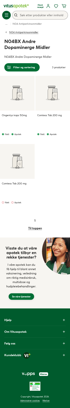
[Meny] (6, 15)
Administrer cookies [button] (30, 400)
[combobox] (40, 15)
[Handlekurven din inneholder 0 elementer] (64, 6)
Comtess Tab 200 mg (49, 115)
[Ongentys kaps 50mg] (17, 93)
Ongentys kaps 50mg (14, 115)
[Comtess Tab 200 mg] (52, 93)
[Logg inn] (48, 6)
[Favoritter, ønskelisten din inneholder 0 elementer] (56, 6)
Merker (46, 400)
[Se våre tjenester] (21, 273)
